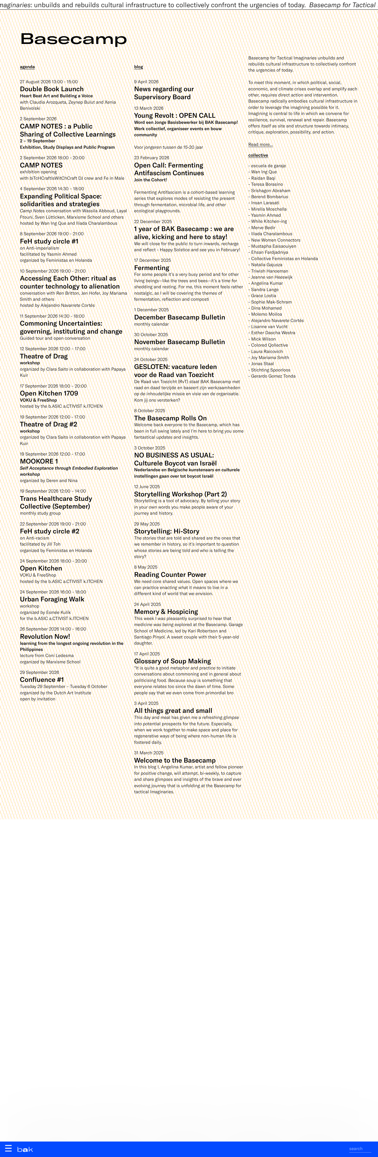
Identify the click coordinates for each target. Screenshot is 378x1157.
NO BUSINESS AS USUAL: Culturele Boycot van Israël (175, 459)
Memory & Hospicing (166, 611)
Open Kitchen (41, 568)
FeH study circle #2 (49, 531)
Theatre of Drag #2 (48, 424)
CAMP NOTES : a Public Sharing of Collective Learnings (68, 130)
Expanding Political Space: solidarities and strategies (61, 200)
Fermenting (151, 267)
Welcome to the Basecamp (175, 760)
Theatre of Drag (44, 356)
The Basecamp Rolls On (170, 418)
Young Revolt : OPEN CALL (175, 115)
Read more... (260, 144)
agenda (27, 66)
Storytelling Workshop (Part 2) (180, 494)
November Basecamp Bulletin (179, 341)
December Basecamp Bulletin (179, 317)
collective (258, 155)
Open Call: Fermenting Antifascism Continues (169, 169)
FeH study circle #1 (49, 241)
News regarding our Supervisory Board (164, 93)
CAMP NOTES (41, 165)
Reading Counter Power (170, 574)
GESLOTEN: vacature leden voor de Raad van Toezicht (175, 370)
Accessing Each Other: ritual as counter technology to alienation (70, 282)
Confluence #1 (42, 679)
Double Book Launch (52, 89)
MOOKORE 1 (39, 461)
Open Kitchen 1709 (49, 393)
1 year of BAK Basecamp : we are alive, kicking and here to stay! (184, 232)
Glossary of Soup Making (172, 661)
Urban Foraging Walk (52, 599)
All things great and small (173, 710)
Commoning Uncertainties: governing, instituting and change (71, 327)
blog (138, 66)
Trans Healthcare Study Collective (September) (56, 502)
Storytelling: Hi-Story (167, 531)
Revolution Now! (45, 636)
